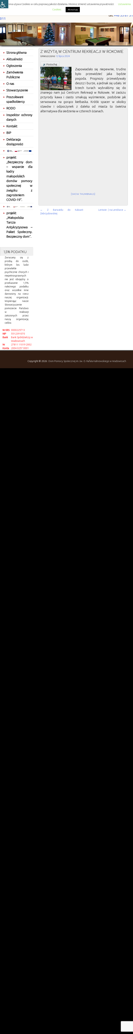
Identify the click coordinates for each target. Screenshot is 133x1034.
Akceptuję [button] (73, 9)
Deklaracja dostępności (14, 142)
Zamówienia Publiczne (14, 74)
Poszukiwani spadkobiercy (15, 99)
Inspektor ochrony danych (19, 117)
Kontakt (11, 126)
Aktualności (14, 59)
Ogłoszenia (14, 65)
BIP (8, 132)
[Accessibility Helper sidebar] (4, 4)
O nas (10, 83)
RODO (10, 108)
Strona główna (16, 52)
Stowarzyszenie (17, 90)
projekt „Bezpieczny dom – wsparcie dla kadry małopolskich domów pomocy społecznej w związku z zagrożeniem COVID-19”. (19, 179)
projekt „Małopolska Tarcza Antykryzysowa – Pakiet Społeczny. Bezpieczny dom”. (19, 224)
